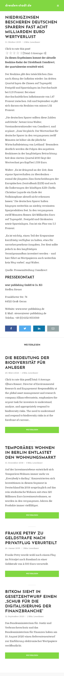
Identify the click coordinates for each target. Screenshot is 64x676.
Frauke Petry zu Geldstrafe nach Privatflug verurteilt (31, 538)
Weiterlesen (32, 430)
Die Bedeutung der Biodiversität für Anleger (27, 363)
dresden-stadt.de (18, 5)
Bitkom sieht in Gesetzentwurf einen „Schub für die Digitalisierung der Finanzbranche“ (31, 601)
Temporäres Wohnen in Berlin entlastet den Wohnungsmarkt (30, 453)
